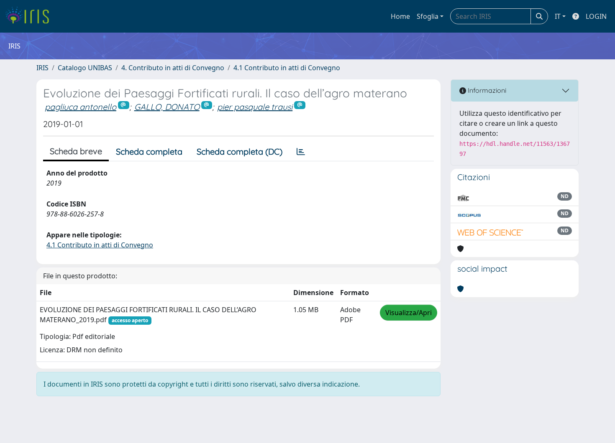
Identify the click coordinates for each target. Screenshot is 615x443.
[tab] (301, 151)
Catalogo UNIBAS (85, 67)
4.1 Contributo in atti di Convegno (286, 67)
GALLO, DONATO (167, 107)
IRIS (42, 67)
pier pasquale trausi (254, 107)
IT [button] (558, 16)
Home (400, 16)
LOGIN (596, 16)
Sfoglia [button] (427, 16)
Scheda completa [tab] (149, 151)
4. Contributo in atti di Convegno (172, 67)
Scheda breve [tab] (76, 151)
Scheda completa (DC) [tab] (239, 151)
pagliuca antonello (80, 107)
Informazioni (486, 90)
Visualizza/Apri (408, 312)
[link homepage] (30, 16)
